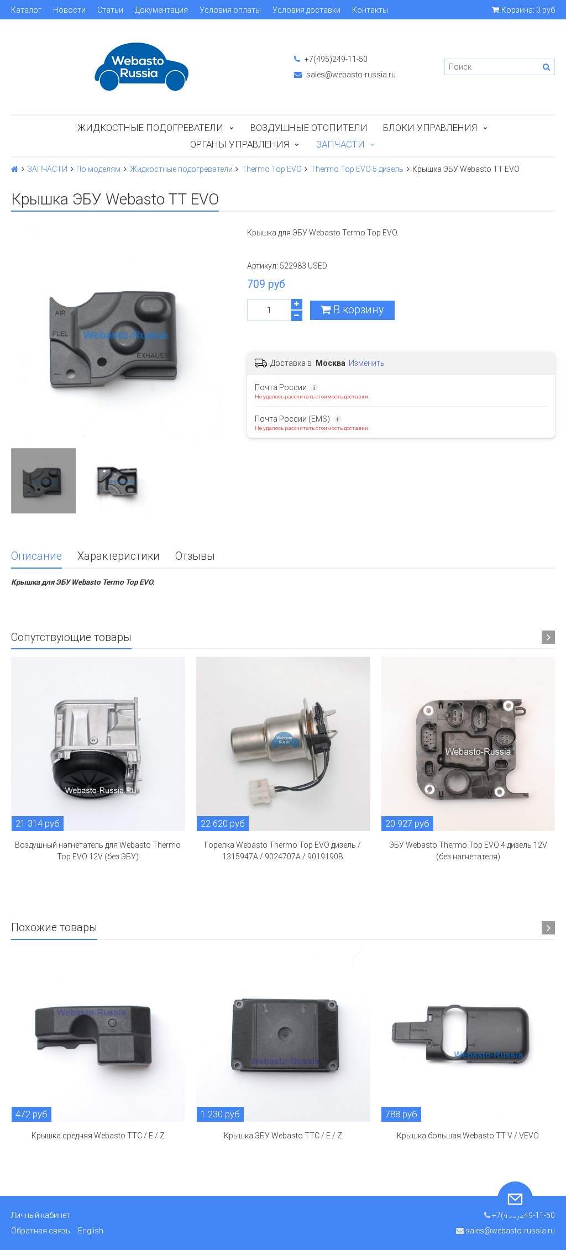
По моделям (98, 169)
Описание (36, 556)
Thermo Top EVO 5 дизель (357, 169)
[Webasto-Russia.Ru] (141, 67)
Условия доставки (306, 10)
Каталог (26, 10)
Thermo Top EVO (272, 169)
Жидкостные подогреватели (150, 127)
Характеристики (118, 556)
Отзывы (195, 556)
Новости (69, 10)
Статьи (110, 10)
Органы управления (239, 144)
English (90, 1230)
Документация (161, 10)
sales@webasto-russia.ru (350, 74)
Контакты (370, 10)
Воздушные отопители (309, 127)
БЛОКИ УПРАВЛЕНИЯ (430, 127)
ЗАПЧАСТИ (340, 144)
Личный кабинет (40, 1215)
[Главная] (14, 169)
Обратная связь (40, 1230)
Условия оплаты (230, 10)
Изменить (367, 363)
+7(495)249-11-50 (335, 59)
